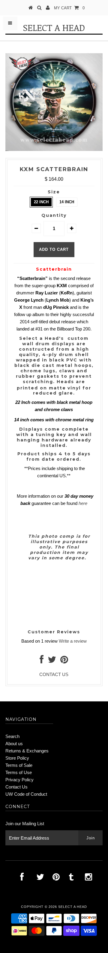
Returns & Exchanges (27, 750)
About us (14, 743)
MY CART (69, 8)
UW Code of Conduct (26, 794)
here (83, 503)
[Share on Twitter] (52, 661)
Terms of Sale (18, 765)
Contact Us (16, 786)
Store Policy (17, 758)
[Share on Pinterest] (64, 661)
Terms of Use (18, 772)
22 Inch (41, 202)
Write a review (73, 641)
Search (12, 736)
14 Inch (66, 202)
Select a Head (54, 27)
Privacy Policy (19, 779)
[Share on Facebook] (42, 661)
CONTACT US (53, 674)
